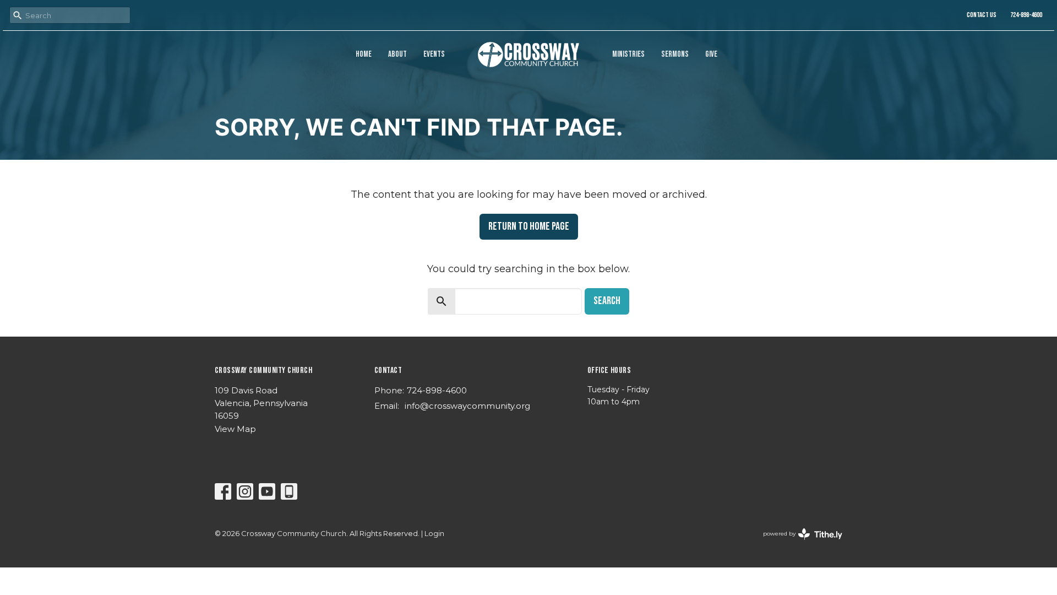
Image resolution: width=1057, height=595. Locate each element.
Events (434, 54)
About (397, 54)
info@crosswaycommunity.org (467, 406)
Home (364, 54)
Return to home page (528, 226)
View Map (235, 429)
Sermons (675, 54)
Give (711, 54)
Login (434, 533)
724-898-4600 (1026, 14)
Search (606, 300)
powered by (797, 543)
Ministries (628, 54)
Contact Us (981, 14)
